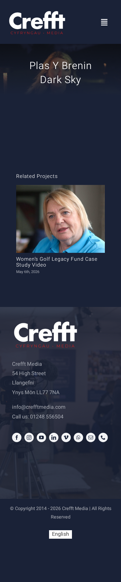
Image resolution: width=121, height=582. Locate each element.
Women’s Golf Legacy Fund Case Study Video (57, 262)
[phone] (103, 437)
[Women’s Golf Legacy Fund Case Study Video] (60, 219)
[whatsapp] (78, 437)
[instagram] (29, 437)
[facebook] (16, 437)
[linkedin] (53, 437)
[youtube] (41, 437)
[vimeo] (66, 437)
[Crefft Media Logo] (36, 11)
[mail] (90, 437)
